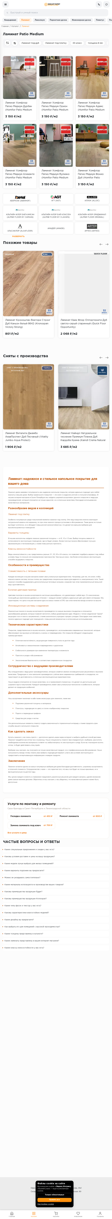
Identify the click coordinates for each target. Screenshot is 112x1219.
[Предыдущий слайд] (101, 244)
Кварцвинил (10, 20)
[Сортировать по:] (7, 43)
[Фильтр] (15, 43)
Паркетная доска (58, 20)
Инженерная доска (81, 20)
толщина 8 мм (95, 43)
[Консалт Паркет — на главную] (52, 4)
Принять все (54, 1200)
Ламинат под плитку (55, 43)
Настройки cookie (45, 1204)
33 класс (77, 43)
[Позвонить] (99, 4)
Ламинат (25, 20)
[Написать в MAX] (106, 4)
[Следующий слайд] (106, 244)
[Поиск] (7, 12)
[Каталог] (5, 4)
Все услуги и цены (17, 833)
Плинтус (100, 20)
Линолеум (40, 20)
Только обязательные (54, 1195)
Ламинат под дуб (30, 43)
